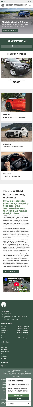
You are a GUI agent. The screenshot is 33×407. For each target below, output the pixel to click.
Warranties (4, 349)
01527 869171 (7, 314)
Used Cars (4, 347)
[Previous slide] (3, 71)
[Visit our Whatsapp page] (4, 1)
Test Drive (4, 356)
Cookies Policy (23, 391)
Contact (3, 358)
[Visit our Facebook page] (2, 1)
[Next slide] (30, 71)
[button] (1, 23)
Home (3, 345)
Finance (3, 354)
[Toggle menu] (30, 5)
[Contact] (28, 1)
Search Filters (17, 46)
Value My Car (5, 351)
